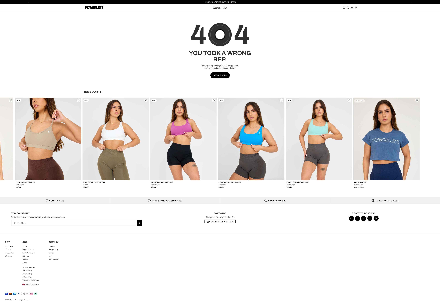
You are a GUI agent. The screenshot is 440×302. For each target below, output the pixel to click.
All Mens (8, 249)
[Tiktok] (363, 218)
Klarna (24, 263)
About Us (51, 246)
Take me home (220, 75)
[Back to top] (435, 298)
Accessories (9, 253)
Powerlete (13, 300)
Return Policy (27, 277)
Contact (25, 246)
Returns (25, 259)
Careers (51, 253)
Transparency (53, 249)
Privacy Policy (27, 270)
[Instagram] (357, 218)
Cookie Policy (27, 274)
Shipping (25, 256)
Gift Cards (8, 256)
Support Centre (27, 249)
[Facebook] (351, 218)
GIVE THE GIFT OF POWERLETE (221, 222)
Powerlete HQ (53, 259)
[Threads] (376, 218)
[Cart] (355, 7)
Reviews (51, 256)
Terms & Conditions (29, 267)
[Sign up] (139, 223)
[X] (369, 218)
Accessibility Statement (30, 280)
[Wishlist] (348, 7)
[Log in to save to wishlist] (10, 100)
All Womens (9, 246)
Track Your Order (28, 253)
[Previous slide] (85, 142)
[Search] (344, 7)
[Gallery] (48, 139)
